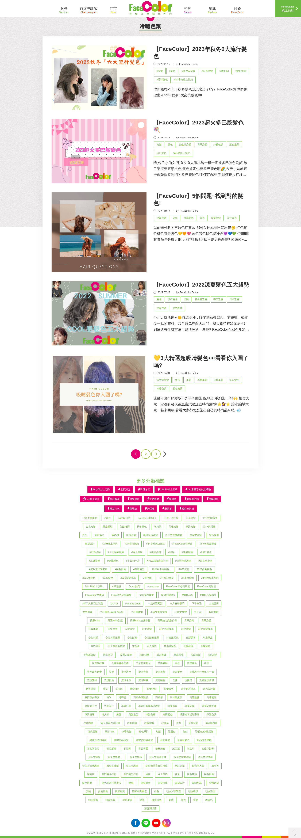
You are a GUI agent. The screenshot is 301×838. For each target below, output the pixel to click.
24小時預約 (124, 518)
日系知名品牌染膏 (167, 620)
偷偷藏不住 (91, 705)
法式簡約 (213, 654)
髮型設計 (90, 543)
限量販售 (169, 688)
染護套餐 (92, 680)
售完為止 (109, 705)
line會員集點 (168, 594)
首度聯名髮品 (188, 688)
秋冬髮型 (91, 688)
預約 (161, 832)
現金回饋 (88, 723)
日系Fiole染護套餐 (140, 620)
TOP (294, 834)
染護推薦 (109, 680)
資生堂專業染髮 (182, 757)
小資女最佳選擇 (158, 612)
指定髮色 (192, 663)
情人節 (105, 714)
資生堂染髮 (185, 144)
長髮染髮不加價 (120, 663)
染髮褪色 (177, 671)
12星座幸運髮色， (162, 569)
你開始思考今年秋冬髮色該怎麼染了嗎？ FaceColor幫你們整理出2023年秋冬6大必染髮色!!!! (200, 92)
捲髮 (118, 714)
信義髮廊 (163, 663)
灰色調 (136, 646)
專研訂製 (126, 705)
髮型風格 (145, 782)
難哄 (171, 799)
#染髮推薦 (187, 552)
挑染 (206, 663)
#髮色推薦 (240, 71)
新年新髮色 (183, 740)
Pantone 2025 (133, 603)
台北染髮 (90, 526)
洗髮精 (188, 680)
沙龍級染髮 (89, 654)
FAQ (168, 832)
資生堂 (190, 748)
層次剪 (215, 765)
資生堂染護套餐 (157, 757)
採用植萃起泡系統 (189, 714)
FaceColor (153, 586)
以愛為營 (130, 629)
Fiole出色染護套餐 (121, 594)
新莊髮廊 (111, 748)
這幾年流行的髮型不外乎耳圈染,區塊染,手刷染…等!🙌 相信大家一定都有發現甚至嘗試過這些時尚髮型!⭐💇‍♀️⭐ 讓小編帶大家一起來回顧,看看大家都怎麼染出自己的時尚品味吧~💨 (201, 404)
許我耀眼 (149, 723)
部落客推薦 (211, 723)
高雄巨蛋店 (176, 697)
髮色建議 (192, 774)
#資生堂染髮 (188, 71)
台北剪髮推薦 (112, 637)
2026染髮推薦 (128, 577)
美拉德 (118, 688)
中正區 (197, 612)
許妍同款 (132, 723)
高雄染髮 (173, 526)
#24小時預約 (132, 543)
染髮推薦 (125, 526)
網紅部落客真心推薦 (157, 765)
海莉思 (157, 526)
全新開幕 (191, 637)
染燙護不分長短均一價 (202, 671)
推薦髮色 (189, 217)
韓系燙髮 (127, 799)
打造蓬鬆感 (172, 637)
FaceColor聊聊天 (147, 518)
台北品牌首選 (210, 518)
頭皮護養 (93, 799)
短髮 (158, 731)
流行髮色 (161, 153)
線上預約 (163, 774)
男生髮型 (108, 654)
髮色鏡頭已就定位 (111, 782)
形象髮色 (205, 646)
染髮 (159, 144)
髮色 (170, 144)
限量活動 (152, 688)
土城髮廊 (214, 603)
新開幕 (127, 748)
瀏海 (142, 799)
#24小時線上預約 (183, 79)
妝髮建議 (188, 646)
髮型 (131, 782)
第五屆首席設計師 (110, 723)
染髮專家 (143, 671)
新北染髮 (165, 740)
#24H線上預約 (110, 543)
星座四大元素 (94, 671)
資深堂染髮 (196, 535)
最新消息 (99, 535)
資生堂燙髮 (113, 765)
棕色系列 (144, 731)
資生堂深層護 (205, 757)
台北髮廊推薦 (151, 637)
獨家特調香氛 (139, 791)
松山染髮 (195, 654)
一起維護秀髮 (155, 603)
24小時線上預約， (95, 586)
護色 (183, 799)
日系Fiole (95, 620)
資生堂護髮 (132, 765)
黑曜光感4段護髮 (204, 731)
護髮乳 (209, 799)
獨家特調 (120, 791)
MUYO (114, 603)
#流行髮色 (162, 79)
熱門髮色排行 (109, 774)
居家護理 (178, 654)
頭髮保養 (110, 799)
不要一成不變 (171, 518)
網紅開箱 (180, 765)
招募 (189, 832)
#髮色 (172, 71)
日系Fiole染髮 (115, 620)
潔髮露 (90, 774)
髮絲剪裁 (197, 782)
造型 (84, 535)
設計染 (165, 723)
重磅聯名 (135, 688)
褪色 (156, 791)
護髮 (195, 799)
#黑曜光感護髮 (183, 560)
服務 (132, 832)
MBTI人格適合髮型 (93, 603)
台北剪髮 (93, 637)
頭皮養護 (193, 791)
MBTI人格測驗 (208, 594)
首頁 (196, 832)
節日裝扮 (160, 748)
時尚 (109, 697)
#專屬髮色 (112, 560)
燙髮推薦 (103, 791)
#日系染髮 (207, 71)
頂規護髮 (92, 731)
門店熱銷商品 (143, 663)
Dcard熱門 (134, 586)
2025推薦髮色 (204, 569)
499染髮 (116, 586)
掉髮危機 (150, 714)
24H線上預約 (167, 577)
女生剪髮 (87, 612)
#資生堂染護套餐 (98, 569)
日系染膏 (189, 620)
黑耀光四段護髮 (144, 740)
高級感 (159, 697)
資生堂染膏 (208, 748)
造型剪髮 (193, 723)
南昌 (177, 663)
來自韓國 (144, 654)
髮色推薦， (88, 782)
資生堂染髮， (115, 757)
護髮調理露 (150, 808)
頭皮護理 (210, 791)
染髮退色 (126, 671)
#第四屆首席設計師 (157, 560)
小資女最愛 (181, 612)
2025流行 (184, 569)
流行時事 (143, 680)
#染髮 (160, 71)
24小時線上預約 (181, 153)
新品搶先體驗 (204, 740)
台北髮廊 (132, 637)
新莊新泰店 (93, 748)
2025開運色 (88, 577)
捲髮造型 (133, 714)
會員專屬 (143, 748)
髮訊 (175, 832)
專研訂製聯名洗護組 (149, 705)
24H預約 (147, 577)
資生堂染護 (136, 757)
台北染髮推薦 (205, 629)
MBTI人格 (187, 594)
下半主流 (197, 603)
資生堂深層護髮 (173, 535)
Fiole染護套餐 (146, 594)
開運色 (171, 731)
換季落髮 (127, 731)
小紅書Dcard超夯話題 (111, 612)
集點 (185, 731)
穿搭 (105, 688)
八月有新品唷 (177, 603)
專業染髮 (216, 217)
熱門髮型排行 (131, 774)
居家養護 (161, 654)
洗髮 (174, 680)
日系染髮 (202, 144)
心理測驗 (213, 612)
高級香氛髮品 (140, 697)
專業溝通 (89, 714)
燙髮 (88, 791)
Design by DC (206, 832)
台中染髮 (147, 629)
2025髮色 (108, 577)
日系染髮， (94, 629)
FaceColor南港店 (206, 586)
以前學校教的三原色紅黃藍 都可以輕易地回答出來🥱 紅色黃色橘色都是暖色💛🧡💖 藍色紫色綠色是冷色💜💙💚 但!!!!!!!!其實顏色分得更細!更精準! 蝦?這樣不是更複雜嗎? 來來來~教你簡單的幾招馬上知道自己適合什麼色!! (201, 234)
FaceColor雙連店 (94, 594)
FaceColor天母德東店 (178, 586)
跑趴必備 (131, 535)
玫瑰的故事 (98, 663)
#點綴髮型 (138, 569)
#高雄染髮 (94, 560)
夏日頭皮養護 (92, 697)
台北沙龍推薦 (166, 629)
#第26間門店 (133, 560)
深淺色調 (211, 714)
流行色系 (126, 680)
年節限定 (96, 646)
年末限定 (208, 637)
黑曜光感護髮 (150, 535)
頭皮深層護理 (173, 791)
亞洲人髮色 (126, 654)
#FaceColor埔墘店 (182, 543)
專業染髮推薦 (209, 705)
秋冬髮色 (142, 526)
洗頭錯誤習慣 (206, 680)
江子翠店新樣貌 (116, 646)
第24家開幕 (209, 526)
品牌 (182, 832)
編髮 (148, 774)
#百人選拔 (136, 552)
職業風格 (156, 799)
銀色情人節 (198, 765)
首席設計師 (209, 688)
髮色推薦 (234, 144)
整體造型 (214, 782)
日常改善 (113, 629)
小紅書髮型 (137, 612)
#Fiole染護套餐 (208, 543)
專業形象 (172, 705)
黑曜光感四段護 (98, 740)
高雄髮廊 (211, 697)
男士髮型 (108, 526)
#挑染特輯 (155, 552)
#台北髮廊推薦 (116, 552)
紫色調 (115, 535)
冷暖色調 (224, 71)
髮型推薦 (163, 782)
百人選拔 (152, 646)
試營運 (176, 748)
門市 (154, 832)
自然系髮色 (170, 646)
